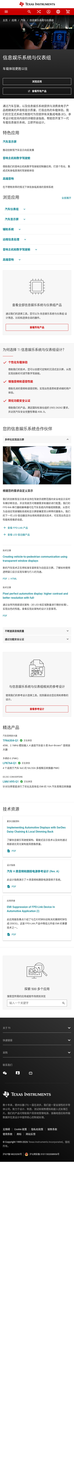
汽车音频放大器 (10, 736)
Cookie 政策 (20, 1129)
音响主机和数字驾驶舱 (16, 158)
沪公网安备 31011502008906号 (44, 1154)
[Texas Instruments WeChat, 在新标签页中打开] (5, 1074)
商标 (19, 1134)
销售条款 (52, 1129)
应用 (14, 20)
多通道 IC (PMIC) (10, 758)
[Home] (37, 4)
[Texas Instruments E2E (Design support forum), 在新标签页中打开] (18, 1074)
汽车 (23, 20)
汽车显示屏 (10, 141)
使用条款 (7, 1134)
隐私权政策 (37, 1129)
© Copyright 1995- (15, 1142)
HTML (13, 578)
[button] (6, 11)
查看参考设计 (37, 709)
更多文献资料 (37, 836)
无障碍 (6, 1129)
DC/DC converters (13, 777)
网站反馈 (30, 1134)
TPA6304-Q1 (10, 740)
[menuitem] (29, 11)
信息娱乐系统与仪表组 (42, 20)
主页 (5, 20)
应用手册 (37, 918)
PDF (5, 578)
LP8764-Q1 (10, 763)
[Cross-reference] (39, 11)
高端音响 (8, 178)
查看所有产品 (37, 327)
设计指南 (37, 876)
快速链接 (7, 1040)
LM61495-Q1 (11, 781)
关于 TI (6, 1028)
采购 (5, 1052)
